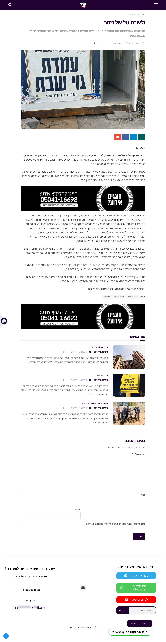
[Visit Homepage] (83, 5)
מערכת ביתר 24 (101, 351)
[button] (83, 587)
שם (142, 494)
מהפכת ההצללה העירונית (94, 403)
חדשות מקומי (134, 14)
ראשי (143, 14)
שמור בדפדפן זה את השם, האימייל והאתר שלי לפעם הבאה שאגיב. (115, 523)
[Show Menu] (156, 5)
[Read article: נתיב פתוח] (129, 385)
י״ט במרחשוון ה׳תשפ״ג (134, 43)
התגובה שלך (138, 454)
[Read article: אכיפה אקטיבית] (129, 357)
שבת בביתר (119, 296)
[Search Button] (10, 5)
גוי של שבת (132, 296)
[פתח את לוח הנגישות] (6, 636)
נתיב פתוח (102, 375)
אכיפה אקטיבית (99, 347)
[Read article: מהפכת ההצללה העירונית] (129, 413)
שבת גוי (107, 296)
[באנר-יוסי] (83, 198)
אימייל (76, 509)
